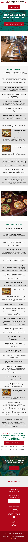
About (14, 524)
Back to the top (15, 481)
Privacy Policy (6, 536)
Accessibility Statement (19, 536)
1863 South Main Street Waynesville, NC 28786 (14, 513)
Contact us (5, 434)
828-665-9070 (14, 491)
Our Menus (14, 523)
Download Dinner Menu (14, 443)
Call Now (14, 468)
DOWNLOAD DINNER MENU (14, 24)
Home (14, 521)
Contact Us (14, 501)
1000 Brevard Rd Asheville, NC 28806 (14, 510)
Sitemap (12, 536)
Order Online (14, 7)
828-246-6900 (14, 497)
